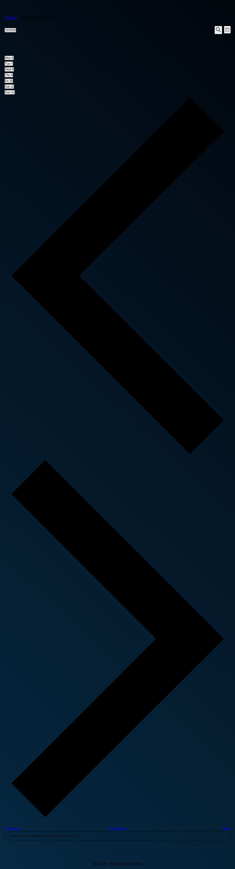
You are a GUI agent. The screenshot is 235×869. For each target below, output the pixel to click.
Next (226, 828)
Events (11, 17)
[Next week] (118, 818)
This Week (117, 828)
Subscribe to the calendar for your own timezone (41, 836)
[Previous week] (118, 455)
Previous (12, 828)
